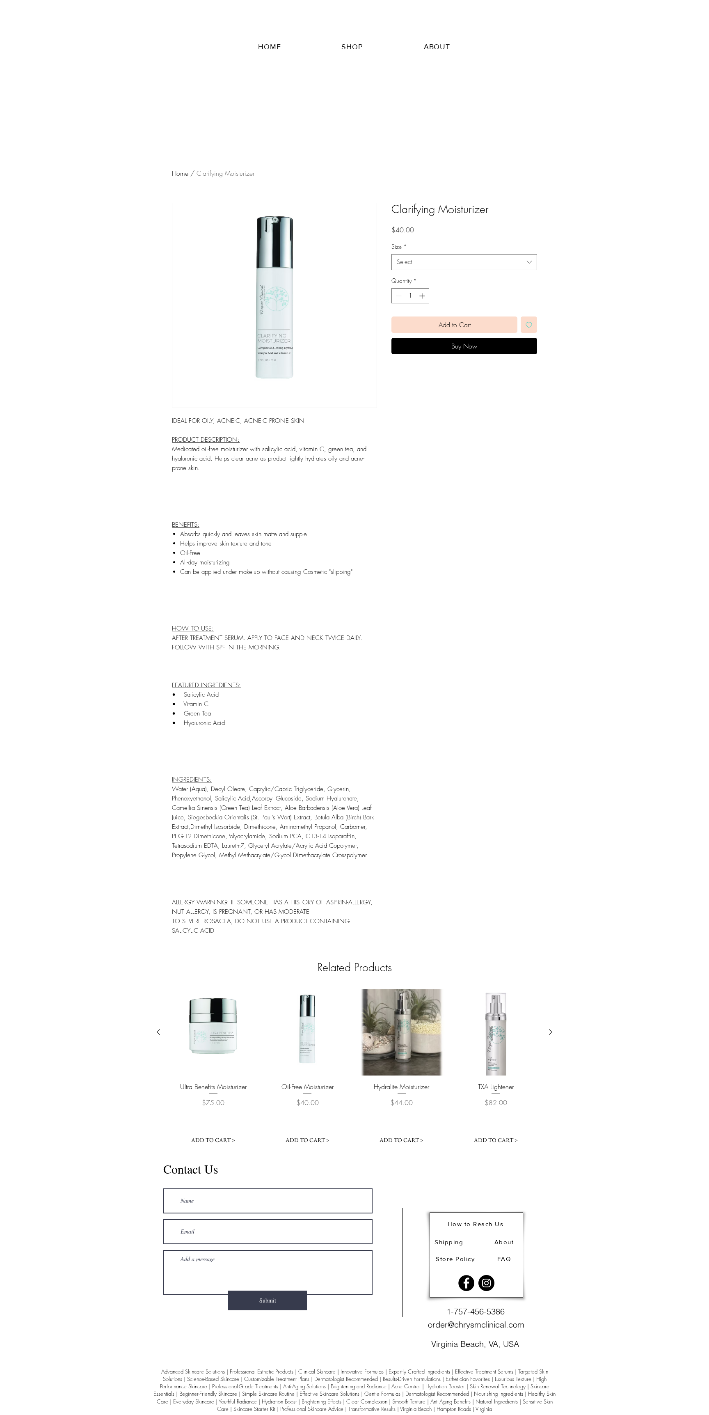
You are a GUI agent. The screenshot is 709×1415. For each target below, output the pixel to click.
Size (399, 246)
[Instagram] (486, 1283)
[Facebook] (466, 1283)
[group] (354, 1068)
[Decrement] (398, 296)
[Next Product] (551, 1032)
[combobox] (464, 262)
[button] (352, 46)
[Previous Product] (158, 1032)
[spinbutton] (410, 296)
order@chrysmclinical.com (476, 1324)
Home (180, 173)
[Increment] (423, 296)
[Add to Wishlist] (529, 324)
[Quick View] (213, 1032)
